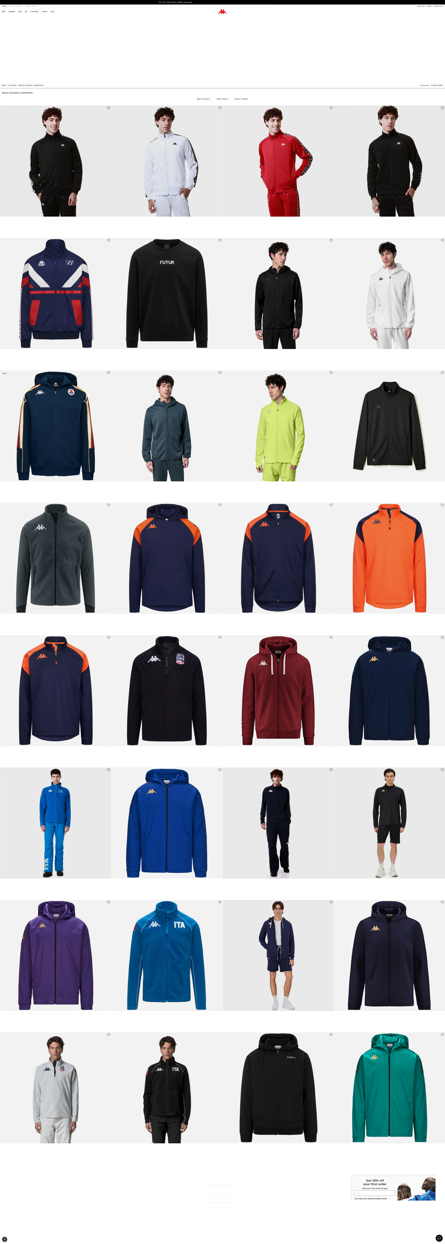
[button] (4, 1239)
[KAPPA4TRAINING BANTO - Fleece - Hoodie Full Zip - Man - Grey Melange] (237, 751)
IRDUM (242, 359)
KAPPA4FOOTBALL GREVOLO (355, 756)
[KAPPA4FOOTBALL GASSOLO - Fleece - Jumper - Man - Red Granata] (344, 883)
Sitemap (4, 1229)
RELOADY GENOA (24, 491)
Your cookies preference (186, 1212)
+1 (241, 751)
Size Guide (5, 1222)
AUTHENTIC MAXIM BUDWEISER (19, 359)
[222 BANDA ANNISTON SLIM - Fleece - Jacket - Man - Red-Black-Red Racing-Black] (7, 221)
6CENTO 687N (19, 624)
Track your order (7, 1212)
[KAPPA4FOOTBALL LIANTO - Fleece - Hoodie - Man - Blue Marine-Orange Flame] (114, 619)
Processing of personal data (187, 1222)
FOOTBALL (34, 12)
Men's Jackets (203, 99)
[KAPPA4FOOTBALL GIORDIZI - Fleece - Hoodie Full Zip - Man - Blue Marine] (337, 1016)
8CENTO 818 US (128, 756)
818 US (20, 1153)
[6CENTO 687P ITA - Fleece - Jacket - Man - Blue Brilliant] (114, 1016)
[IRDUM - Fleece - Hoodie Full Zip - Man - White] (233, 354)
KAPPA (4, 6)
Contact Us (94, 1215)
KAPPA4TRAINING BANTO (244, 756)
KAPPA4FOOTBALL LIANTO (136, 624)
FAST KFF (133, 359)
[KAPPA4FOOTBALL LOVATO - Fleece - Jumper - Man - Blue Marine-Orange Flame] (341, 619)
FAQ (3, 1226)
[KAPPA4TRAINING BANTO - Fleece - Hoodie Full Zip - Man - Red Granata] (226, 751)
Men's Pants (222, 99)
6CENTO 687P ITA (133, 1021)
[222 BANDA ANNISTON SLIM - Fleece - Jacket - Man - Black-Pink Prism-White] (14, 221)
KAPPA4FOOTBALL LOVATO (355, 624)
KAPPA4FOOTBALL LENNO (240, 624)
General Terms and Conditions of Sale (191, 1226)
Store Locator (94, 1222)
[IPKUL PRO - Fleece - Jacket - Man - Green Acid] (226, 486)
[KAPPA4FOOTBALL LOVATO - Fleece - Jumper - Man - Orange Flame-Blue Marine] (337, 619)
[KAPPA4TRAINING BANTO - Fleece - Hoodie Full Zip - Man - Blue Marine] (229, 751)
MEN (3, 12)
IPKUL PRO (244, 491)
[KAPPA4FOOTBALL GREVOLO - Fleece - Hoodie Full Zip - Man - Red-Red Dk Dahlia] (348, 751)
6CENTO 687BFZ (240, 889)
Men (4, 85)
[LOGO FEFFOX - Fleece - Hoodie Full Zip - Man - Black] (226, 1148)
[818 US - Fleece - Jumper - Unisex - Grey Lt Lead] (122, 751)
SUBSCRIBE (374, 1227)
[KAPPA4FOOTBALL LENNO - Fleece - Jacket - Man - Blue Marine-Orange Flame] (226, 619)
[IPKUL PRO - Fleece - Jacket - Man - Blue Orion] (233, 486)
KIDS (20, 12)
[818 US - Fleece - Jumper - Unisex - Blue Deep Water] (118, 751)
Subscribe (321, 1216)
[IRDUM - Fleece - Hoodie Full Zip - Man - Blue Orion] (229, 354)
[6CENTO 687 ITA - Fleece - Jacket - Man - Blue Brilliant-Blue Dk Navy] (3, 883)
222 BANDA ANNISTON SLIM (19, 227)
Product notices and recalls (187, 1232)
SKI (26, 12)
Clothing (12, 85)
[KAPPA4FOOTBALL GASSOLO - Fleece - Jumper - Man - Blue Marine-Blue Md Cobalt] (341, 883)
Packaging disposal (96, 1219)
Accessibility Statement (186, 1229)
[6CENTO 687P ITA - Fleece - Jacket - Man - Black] (118, 1016)
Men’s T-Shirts (241, 99)
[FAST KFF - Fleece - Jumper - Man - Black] (114, 354)
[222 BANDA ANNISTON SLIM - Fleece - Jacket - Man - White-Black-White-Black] (11, 221)
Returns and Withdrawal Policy (12, 1215)
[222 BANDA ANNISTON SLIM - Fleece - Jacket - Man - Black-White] (3, 221)
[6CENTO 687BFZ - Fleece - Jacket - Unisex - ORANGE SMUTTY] (229, 883)
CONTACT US (438, 6)
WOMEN (11, 12)
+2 (18, 221)
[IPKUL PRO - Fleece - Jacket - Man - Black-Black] (229, 486)
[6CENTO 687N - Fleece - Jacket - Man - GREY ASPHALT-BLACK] (3, 619)
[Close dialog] (440, 1179)
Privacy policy (183, 1215)
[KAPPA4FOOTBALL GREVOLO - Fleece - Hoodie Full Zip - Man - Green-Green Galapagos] (344, 751)
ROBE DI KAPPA (31, 6)
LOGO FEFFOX (249, 1153)
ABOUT (429, 6)
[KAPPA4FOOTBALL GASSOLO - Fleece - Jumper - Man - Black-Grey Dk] (337, 883)
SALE (53, 12)
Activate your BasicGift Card (99, 1212)
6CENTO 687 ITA (20, 889)
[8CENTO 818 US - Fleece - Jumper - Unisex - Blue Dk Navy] (114, 751)
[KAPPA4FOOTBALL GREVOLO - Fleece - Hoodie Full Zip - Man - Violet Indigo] (3, 1016)
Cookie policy (183, 1219)
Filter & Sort (437, 85)
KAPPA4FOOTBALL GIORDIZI (355, 1021)
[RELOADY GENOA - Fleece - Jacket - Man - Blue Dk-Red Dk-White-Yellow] (3, 486)
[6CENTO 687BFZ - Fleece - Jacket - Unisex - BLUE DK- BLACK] (226, 883)
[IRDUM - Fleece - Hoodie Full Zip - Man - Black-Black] (226, 354)
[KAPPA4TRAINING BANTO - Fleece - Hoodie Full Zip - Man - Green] (233, 751)
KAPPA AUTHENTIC (16, 6)
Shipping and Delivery (9, 1219)
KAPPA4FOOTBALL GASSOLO (351, 889)
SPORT (45, 12)
